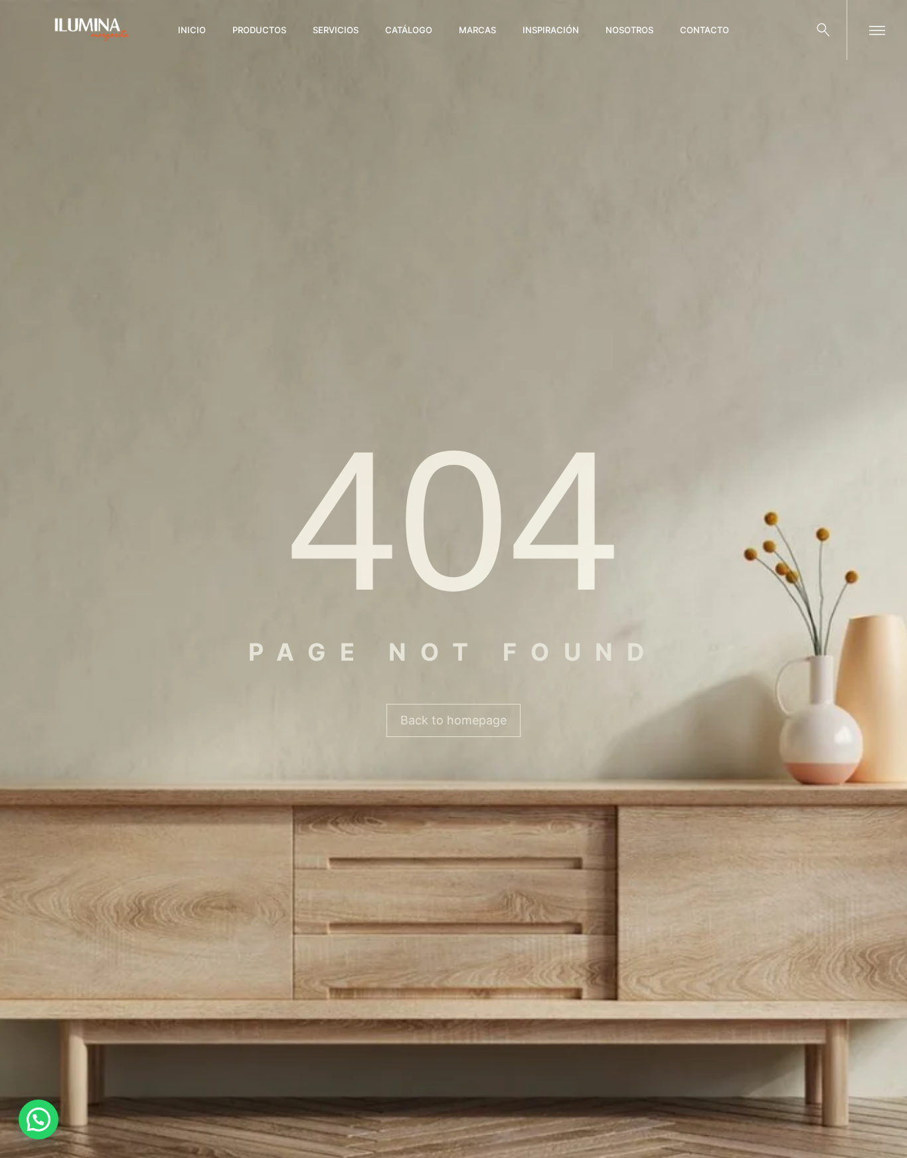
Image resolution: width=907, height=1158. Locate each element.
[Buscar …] (823, 30)
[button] (38, 1119)
